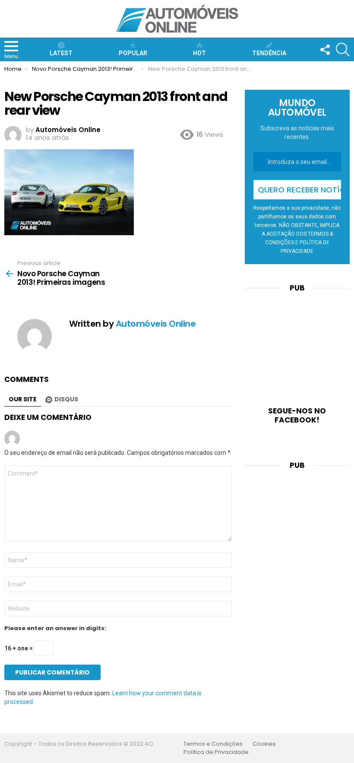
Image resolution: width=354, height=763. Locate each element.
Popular (133, 53)
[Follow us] (325, 49)
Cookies (264, 744)
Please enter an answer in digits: (55, 628)
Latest (61, 53)
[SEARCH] (343, 49)
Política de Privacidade (216, 752)
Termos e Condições (213, 744)
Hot (199, 53)
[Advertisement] (297, 344)
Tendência (269, 53)
